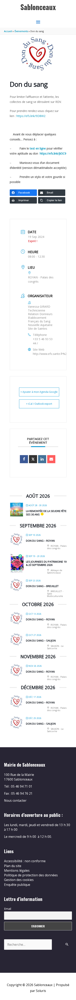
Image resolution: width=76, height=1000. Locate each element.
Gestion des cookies (19, 880)
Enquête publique (17, 884)
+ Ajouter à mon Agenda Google (39, 392)
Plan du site (12, 866)
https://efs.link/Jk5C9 (53, 153)
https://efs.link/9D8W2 (30, 116)
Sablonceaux (38, 7)
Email (7, 909)
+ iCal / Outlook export (39, 403)
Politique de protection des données (31, 875)
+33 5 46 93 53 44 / (42, 341)
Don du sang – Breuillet (42, 586)
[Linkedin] (42, 459)
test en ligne (38, 148)
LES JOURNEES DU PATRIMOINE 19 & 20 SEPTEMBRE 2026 (46, 563)
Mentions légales (17, 870)
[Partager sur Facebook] (24, 459)
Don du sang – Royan (40, 540)
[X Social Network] (33, 459)
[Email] (51, 459)
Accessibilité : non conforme (25, 861)
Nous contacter (15, 800)
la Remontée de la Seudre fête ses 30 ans (46, 512)
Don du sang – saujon (41, 640)
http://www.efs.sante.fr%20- (51, 354)
